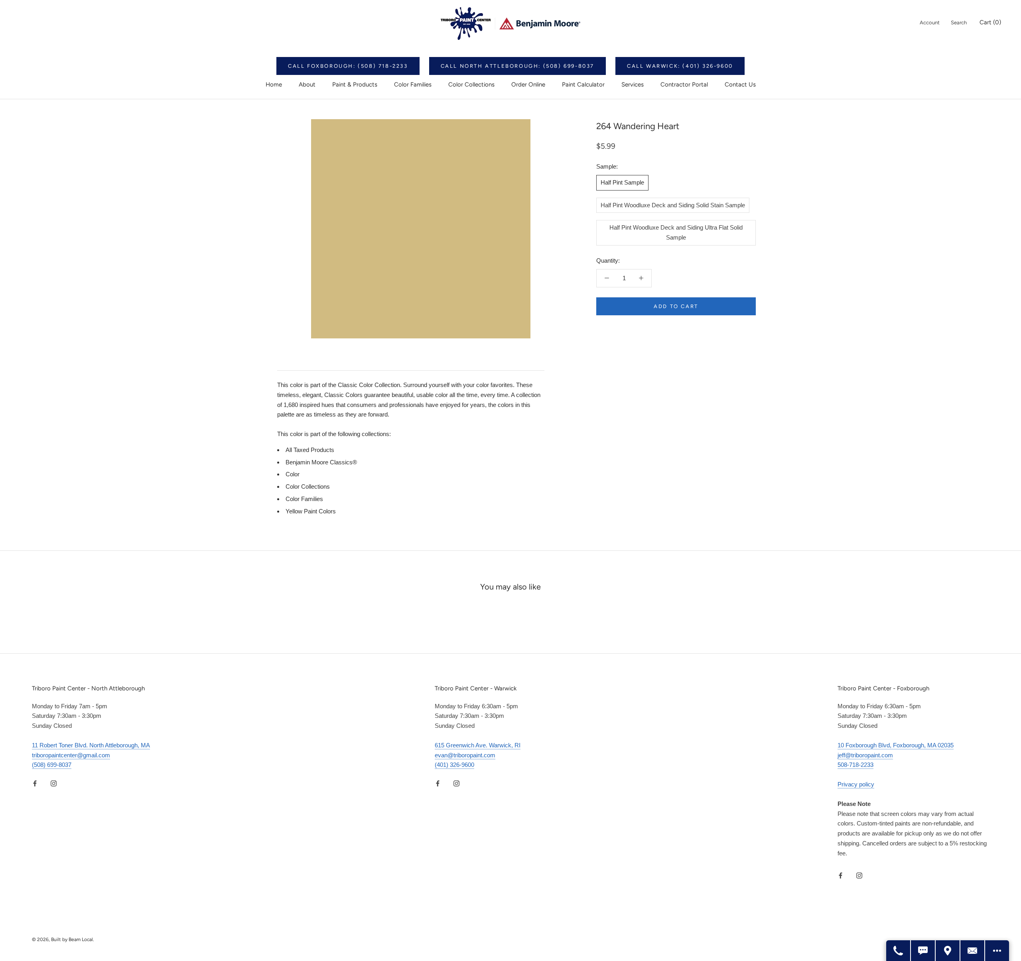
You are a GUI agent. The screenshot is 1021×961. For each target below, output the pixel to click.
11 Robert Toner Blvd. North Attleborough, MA (91, 745)
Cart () (990, 22)
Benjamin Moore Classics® (321, 462)
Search (959, 23)
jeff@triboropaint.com (865, 755)
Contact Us (740, 84)
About (307, 84)
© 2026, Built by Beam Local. (63, 939)
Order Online (528, 84)
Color (293, 474)
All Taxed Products (310, 449)
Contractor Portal (684, 84)
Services (632, 84)
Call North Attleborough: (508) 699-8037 (517, 66)
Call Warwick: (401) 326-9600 (680, 66)
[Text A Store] (923, 950)
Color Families (413, 84)
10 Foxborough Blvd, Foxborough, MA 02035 (896, 745)
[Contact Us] (972, 950)
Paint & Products (354, 84)
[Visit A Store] (948, 950)
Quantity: (608, 260)
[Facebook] (35, 783)
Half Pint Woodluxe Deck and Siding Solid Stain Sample (673, 204)
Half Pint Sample (622, 182)
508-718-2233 (855, 764)
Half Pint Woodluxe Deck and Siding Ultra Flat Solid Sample (676, 232)
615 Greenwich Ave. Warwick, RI (477, 745)
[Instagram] (54, 783)
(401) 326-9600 (454, 764)
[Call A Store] (898, 950)
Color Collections (471, 84)
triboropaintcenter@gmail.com (71, 755)
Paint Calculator (583, 84)
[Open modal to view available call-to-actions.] (997, 950)
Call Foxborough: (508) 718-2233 (348, 66)
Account (930, 23)
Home (274, 84)
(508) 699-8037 (51, 764)
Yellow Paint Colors (311, 511)
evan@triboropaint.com (465, 755)
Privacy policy (856, 784)
